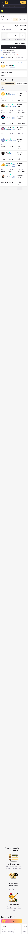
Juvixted (7, 139)
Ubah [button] (2, 89)
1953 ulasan (13, 140)
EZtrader (8, 175)
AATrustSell (8, 116)
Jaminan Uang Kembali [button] (8, 50)
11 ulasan (12, 67)
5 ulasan (12, 153)
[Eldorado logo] (6, 2)
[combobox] (19, 188)
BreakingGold (9, 104)
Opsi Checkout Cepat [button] (8, 54)
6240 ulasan (13, 106)
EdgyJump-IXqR (9, 65)
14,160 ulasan (13, 118)
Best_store (8, 163)
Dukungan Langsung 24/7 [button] (9, 57)
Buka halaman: (12, 189)
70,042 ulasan (13, 177)
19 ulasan (12, 129)
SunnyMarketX (9, 127)
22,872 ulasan (13, 165)
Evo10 (7, 152)
